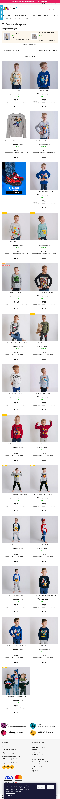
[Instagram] (7, 767)
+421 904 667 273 (11, 753)
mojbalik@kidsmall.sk (11, 759)
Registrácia (52, 4)
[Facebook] (3, 767)
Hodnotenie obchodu (37, 754)
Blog (32, 768)
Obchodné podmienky (37, 764)
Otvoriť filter (29, 56)
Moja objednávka (35, 771)
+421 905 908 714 (10, 762)
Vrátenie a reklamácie (37, 759)
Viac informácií (17, 791)
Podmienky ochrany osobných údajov (41, 761)
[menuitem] (5, 15)
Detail (16, 107)
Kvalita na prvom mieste (8, 4)
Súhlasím (50, 787)
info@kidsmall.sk (10, 749)
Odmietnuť (40, 787)
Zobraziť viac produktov (28, 44)
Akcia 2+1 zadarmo (36, 766)
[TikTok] (11, 767)
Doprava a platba (35, 757)
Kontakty (33, 750)
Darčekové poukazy (36, 752)
